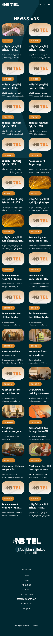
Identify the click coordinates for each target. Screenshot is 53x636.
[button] (18, 549)
